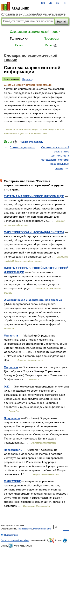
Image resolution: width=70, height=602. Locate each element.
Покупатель (12, 418)
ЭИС (7, 386)
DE (50, 3)
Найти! (61, 21)
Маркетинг (11, 335)
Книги (19, 45)
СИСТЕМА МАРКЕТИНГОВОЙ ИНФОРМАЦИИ (34, 196)
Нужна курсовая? (32, 141)
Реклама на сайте (42, 529)
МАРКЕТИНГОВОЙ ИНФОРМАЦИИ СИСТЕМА (34, 232)
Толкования (19, 38)
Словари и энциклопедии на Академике (33, 14)
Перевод (27, 79)
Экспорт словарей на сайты (15, 540)
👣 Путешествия (9, 535)
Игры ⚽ (51, 45)
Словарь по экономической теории (35, 31)
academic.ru (15, 6)
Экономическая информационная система (33, 299)
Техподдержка (25, 529)
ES (57, 3)
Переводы (51, 38)
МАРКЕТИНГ (12, 481)
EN (43, 3)
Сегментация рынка (22, 147)
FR (64, 3)
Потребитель (13, 449)
